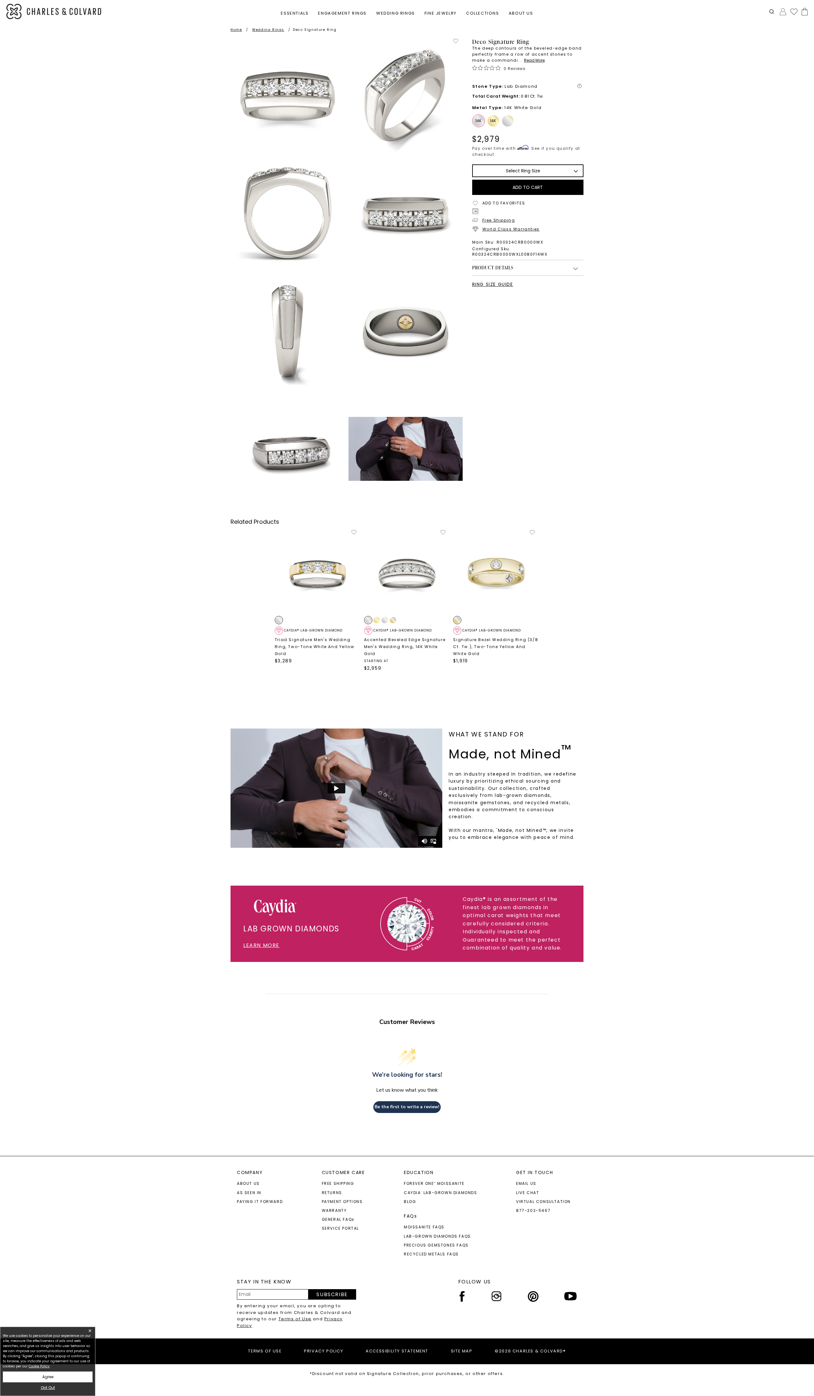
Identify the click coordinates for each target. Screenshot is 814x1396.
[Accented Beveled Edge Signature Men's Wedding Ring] (407, 572)
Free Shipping (498, 220)
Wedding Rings (268, 29)
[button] (771, 11)
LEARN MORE (261, 945)
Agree (47, 1376)
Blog (410, 1201)
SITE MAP (462, 1351)
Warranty (334, 1210)
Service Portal (340, 1228)
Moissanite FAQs (424, 1227)
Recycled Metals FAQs (431, 1254)
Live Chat (527, 1192)
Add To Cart (528, 187)
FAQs (410, 1216)
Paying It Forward (260, 1201)
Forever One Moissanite (434, 1183)
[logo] (54, 11)
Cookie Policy (39, 1366)
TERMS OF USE (264, 1351)
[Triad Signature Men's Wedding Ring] (318, 572)
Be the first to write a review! (407, 1107)
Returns (332, 1192)
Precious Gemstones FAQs (436, 1245)
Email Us (526, 1183)
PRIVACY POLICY (323, 1351)
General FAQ (338, 1219)
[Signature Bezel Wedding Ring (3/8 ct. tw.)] (496, 572)
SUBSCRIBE (332, 1294)
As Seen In (249, 1192)
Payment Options (342, 1201)
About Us (248, 1183)
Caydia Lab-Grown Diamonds (440, 1192)
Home (236, 29)
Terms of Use (295, 1319)
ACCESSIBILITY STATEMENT (397, 1351)
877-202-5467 (533, 1210)
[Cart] (803, 12)
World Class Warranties (511, 229)
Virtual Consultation (543, 1201)
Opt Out (48, 1387)
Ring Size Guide (492, 284)
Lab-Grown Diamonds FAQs (437, 1236)
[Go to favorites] (793, 11)
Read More (534, 60)
